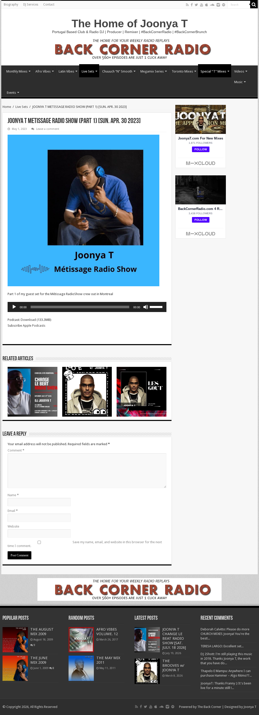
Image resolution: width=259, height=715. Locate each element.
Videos (239, 71)
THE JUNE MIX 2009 (39, 660)
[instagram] (218, 5)
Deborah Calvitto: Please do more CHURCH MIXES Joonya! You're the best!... (225, 633)
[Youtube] (202, 5)
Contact (48, 4)
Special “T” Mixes (213, 71)
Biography (11, 4)
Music (238, 82)
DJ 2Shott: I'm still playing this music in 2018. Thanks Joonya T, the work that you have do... (226, 658)
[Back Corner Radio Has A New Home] (129, 49)
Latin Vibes (66, 71)
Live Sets (88, 71)
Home (7, 107)
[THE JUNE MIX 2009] (15, 668)
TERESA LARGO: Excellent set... (222, 646)
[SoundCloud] (212, 5)
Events (11, 92)
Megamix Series (152, 71)
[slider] (157, 306)
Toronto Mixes (182, 71)
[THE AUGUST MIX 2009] (15, 639)
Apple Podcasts (34, 325)
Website (13, 526)
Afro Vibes (43, 71)
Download (28, 320)
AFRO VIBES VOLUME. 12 (107, 631)
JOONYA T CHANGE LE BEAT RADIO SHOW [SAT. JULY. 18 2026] (174, 638)
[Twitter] (196, 5)
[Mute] (145, 306)
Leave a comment (47, 129)
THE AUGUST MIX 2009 (42, 631)
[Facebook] (191, 5)
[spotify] (224, 5)
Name (13, 495)
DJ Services (30, 4)
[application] (87, 307)
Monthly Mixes (16, 71)
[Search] (254, 4)
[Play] (14, 306)
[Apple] (206, 5)
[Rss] (187, 5)
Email (13, 511)
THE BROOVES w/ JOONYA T (173, 665)
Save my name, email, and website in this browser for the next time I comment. (85, 544)
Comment (16, 450)
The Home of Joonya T (130, 23)
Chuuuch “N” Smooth (117, 71)
